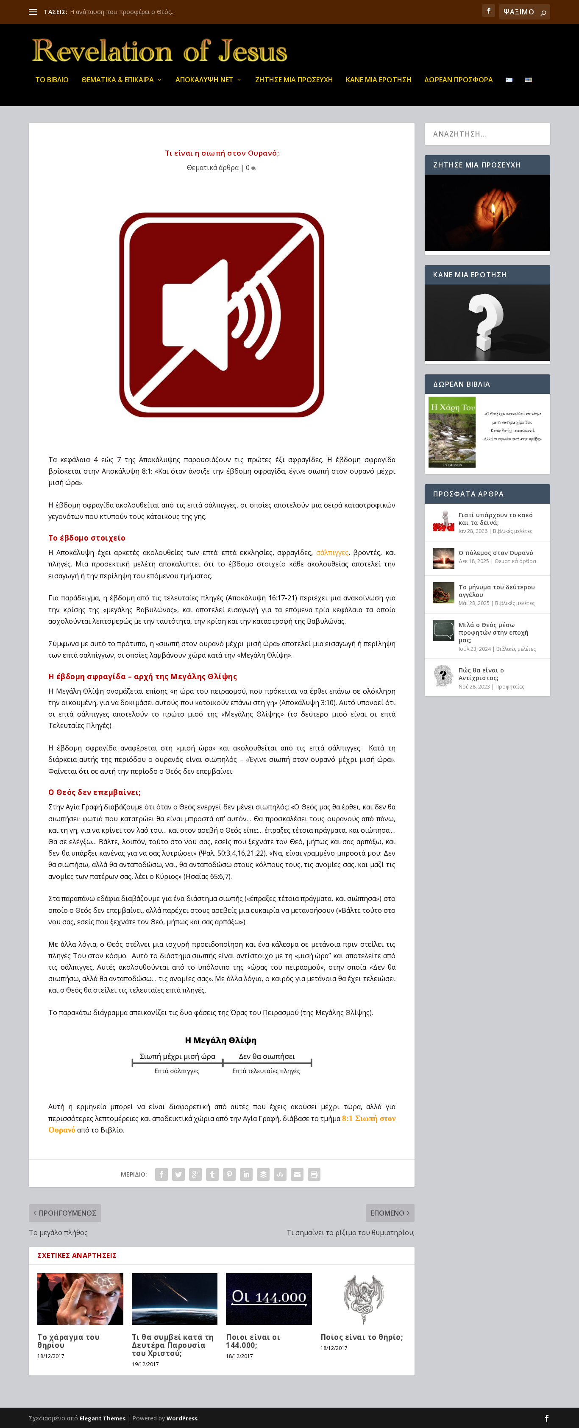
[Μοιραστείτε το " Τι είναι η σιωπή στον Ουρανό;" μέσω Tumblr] (212, 1174)
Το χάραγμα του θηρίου (68, 1341)
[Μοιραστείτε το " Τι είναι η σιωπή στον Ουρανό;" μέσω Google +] (195, 1174)
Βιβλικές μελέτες (512, 531)
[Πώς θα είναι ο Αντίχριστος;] (443, 675)
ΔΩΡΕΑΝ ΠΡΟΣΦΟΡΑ (458, 80)
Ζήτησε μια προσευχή (294, 80)
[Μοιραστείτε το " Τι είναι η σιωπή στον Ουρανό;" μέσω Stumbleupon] (280, 1174)
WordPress (182, 1418)
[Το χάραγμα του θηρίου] (80, 1299)
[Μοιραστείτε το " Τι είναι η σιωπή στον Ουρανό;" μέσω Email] (297, 1174)
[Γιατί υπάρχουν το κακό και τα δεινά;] (443, 520)
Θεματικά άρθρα (213, 167)
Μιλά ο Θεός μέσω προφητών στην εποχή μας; (494, 632)
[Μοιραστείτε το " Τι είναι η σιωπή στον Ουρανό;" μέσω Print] (314, 1174)
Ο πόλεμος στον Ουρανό (496, 553)
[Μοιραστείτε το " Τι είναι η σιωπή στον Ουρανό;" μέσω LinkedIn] (246, 1174)
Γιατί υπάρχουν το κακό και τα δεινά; (496, 519)
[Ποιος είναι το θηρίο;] (363, 1299)
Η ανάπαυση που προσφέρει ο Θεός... (122, 12)
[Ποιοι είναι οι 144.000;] (269, 1299)
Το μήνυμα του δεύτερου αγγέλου (497, 591)
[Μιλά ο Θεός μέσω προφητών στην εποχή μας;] (443, 630)
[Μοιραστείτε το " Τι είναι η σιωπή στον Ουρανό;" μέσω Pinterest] (229, 1174)
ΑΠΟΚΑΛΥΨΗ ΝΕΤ (204, 80)
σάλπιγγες (332, 552)
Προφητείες (509, 686)
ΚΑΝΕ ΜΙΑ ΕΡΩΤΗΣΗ (379, 80)
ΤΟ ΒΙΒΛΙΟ (52, 80)
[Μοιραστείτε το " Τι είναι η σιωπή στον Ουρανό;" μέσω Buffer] (263, 1174)
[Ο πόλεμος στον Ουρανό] (443, 558)
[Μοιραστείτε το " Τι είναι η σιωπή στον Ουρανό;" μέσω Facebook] (161, 1174)
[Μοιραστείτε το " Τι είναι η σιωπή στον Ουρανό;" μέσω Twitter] (178, 1174)
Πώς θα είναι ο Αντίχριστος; (481, 674)
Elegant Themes (102, 1418)
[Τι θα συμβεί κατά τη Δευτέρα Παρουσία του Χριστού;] (175, 1299)
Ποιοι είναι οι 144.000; (253, 1341)
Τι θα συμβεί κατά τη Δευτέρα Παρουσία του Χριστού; (173, 1345)
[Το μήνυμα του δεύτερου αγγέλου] (443, 592)
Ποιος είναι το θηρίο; (362, 1337)
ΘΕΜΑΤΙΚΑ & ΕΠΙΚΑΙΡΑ (117, 80)
